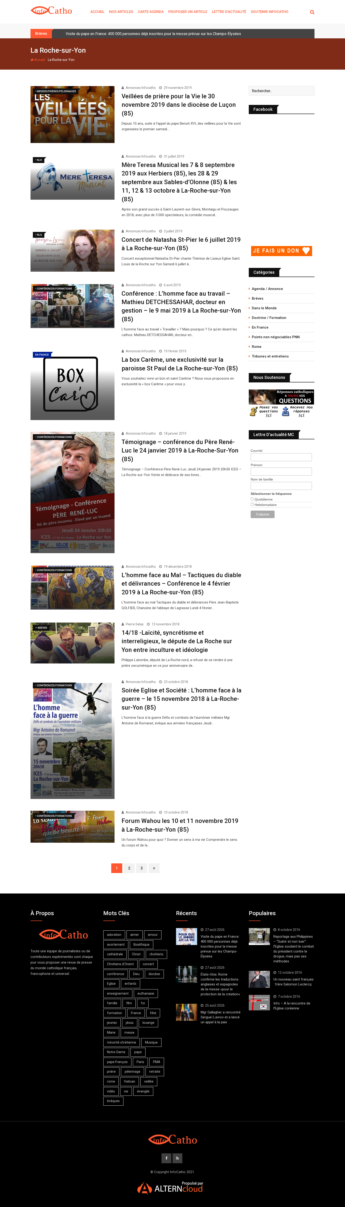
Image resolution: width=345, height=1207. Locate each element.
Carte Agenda (151, 12)
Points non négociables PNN (276, 337)
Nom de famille (262, 479)
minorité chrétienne (121, 1042)
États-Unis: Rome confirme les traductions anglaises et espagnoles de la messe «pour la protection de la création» (220, 984)
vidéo (111, 1091)
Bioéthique (142, 944)
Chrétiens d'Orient (120, 964)
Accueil (97, 12)
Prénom (256, 465)
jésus (130, 1022)
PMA (156, 1062)
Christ (136, 954)
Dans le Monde (264, 308)
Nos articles (121, 12)
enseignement (118, 993)
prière (111, 1071)
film (129, 1003)
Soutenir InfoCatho (269, 12)
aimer (134, 935)
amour (153, 935)
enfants (130, 983)
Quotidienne (263, 499)
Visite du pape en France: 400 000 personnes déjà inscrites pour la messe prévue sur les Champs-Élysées (153, 34)
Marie (111, 1032)
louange (148, 1022)
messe (129, 1032)
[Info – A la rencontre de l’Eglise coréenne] (259, 1002)
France (136, 1013)
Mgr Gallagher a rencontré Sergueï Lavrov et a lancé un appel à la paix (221, 1017)
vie (126, 1091)
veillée (148, 1081)
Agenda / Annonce (267, 289)
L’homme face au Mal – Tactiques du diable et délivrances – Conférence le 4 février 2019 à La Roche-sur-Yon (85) (181, 584)
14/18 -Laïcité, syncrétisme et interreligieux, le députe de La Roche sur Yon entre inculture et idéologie (177, 641)
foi (143, 1003)
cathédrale (115, 954)
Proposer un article (187, 12)
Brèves (257, 298)
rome (111, 1081)
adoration (114, 935)
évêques (113, 1101)
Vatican (129, 1081)
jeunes (112, 1022)
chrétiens (156, 954)
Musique (151, 1042)
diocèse (154, 974)
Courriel (256, 451)
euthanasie (146, 993)
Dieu (136, 974)
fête (153, 1013)
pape (138, 1052)
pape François (117, 1062)
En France (260, 327)
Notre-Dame (116, 1052)
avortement (116, 944)
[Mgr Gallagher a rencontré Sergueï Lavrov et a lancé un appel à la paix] (186, 1012)
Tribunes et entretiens (270, 356)
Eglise (111, 983)
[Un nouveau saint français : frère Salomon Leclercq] (259, 979)
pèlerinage (132, 1071)
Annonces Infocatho (141, 88)
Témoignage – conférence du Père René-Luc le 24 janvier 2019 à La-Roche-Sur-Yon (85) (180, 450)
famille (112, 1003)
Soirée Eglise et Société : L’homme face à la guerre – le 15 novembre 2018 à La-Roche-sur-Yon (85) (182, 699)
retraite (154, 1071)
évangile (143, 1091)
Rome (256, 347)
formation (114, 1013)
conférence (115, 974)
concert (148, 964)
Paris (140, 1062)
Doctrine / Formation (269, 318)
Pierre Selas (135, 624)
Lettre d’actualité (229, 12)
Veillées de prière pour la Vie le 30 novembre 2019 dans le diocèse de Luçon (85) (179, 105)
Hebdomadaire (265, 505)
